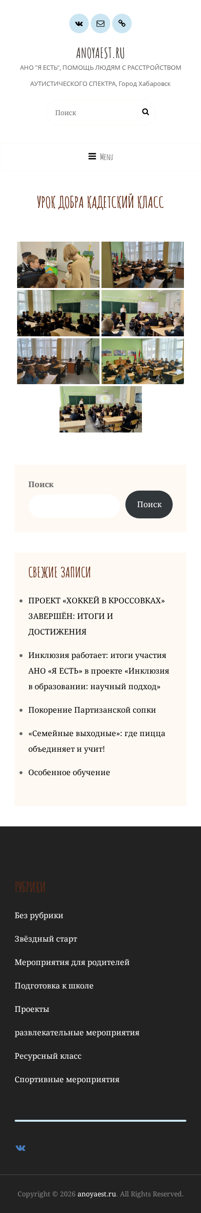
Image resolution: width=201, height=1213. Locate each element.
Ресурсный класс (48, 1055)
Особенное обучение (69, 772)
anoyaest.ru (100, 53)
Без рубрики (39, 915)
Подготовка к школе (54, 985)
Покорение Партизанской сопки (92, 709)
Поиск (41, 484)
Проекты (32, 1009)
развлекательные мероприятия (77, 1032)
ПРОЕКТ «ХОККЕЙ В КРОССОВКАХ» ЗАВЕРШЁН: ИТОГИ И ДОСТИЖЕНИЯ (96, 616)
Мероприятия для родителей (72, 962)
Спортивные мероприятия (67, 1079)
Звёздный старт (46, 938)
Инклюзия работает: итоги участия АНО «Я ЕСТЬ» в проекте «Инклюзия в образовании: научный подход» (98, 671)
